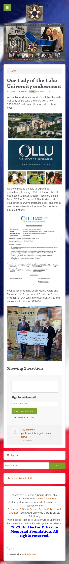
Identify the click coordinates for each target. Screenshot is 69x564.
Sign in (14, 455)
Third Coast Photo (46, 498)
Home (13, 71)
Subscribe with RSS (21, 478)
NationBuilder (28, 554)
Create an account (25, 417)
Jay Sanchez (23, 91)
